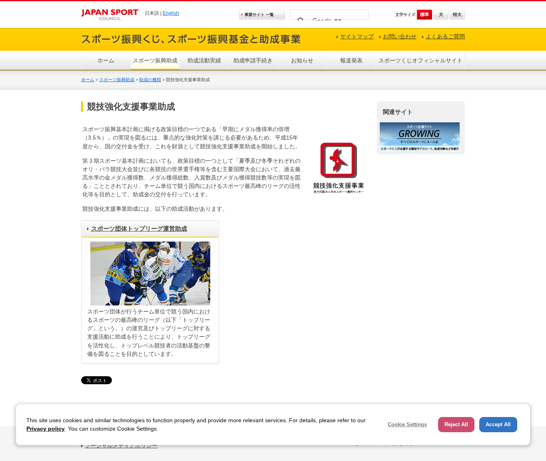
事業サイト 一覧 (259, 14)
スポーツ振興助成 (155, 60)
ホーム (106, 60)
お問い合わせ (399, 36)
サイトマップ (357, 36)
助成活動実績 (204, 60)
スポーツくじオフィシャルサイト (420, 60)
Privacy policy (45, 428)
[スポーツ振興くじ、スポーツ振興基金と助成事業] (191, 45)
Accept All (498, 424)
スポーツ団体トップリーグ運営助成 (139, 228)
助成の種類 (150, 79)
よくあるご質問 (445, 36)
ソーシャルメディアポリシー (121, 445)
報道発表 (351, 60)
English (171, 13)
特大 (457, 14)
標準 (424, 14)
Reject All (456, 424)
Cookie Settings (407, 424)
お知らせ (302, 60)
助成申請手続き (253, 60)
